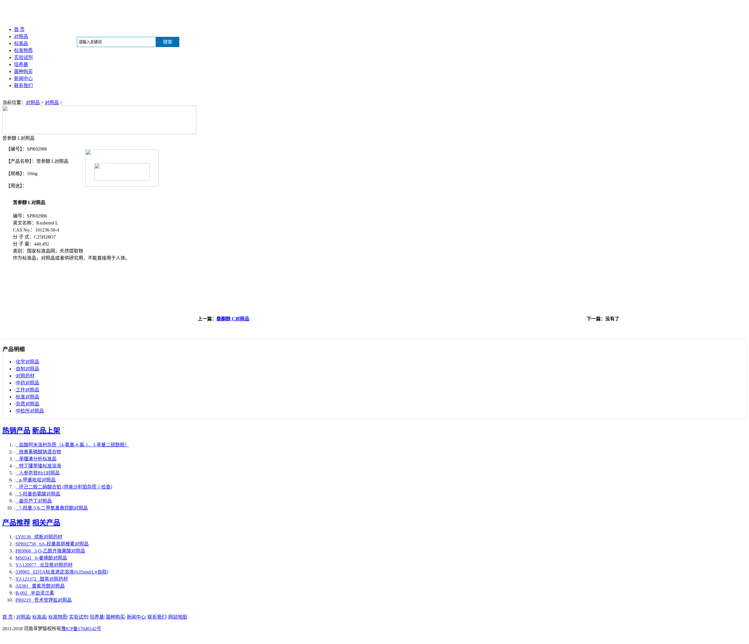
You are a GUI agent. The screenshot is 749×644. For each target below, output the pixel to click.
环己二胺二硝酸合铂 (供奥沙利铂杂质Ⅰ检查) (64, 486)
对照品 (21, 36)
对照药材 (25, 375)
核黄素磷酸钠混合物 (38, 451)
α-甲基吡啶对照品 (36, 479)
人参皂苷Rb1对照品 (38, 472)
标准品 (21, 43)
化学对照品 (27, 361)
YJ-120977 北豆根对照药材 (44, 564)
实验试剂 (23, 57)
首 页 (19, 29)
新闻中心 (23, 78)
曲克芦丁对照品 (34, 500)
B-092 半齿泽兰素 (35, 593)
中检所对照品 (30, 410)
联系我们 (23, 85)
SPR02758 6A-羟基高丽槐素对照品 (52, 543)
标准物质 (23, 50)
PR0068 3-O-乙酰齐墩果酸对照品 (50, 550)
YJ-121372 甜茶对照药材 (42, 578)
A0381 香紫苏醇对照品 (40, 585)
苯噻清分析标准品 (36, 458)
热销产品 (16, 430)
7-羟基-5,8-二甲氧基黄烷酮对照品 (52, 507)
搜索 (167, 41)
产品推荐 (16, 522)
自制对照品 (27, 368)
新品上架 (46, 430)
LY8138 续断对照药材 (39, 536)
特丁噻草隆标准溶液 (38, 465)
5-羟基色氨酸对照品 (38, 493)
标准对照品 (27, 396)
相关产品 (46, 522)
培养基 (21, 64)
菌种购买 (23, 71)
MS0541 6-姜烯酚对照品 (41, 557)
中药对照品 (27, 382)
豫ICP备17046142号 (81, 628)
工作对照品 (27, 389)
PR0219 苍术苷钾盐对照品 (44, 600)
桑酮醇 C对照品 (233, 318)
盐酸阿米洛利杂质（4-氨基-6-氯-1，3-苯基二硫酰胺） (72, 444)
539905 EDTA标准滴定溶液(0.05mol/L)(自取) (62, 571)
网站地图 (177, 616)
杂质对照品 (27, 403)
